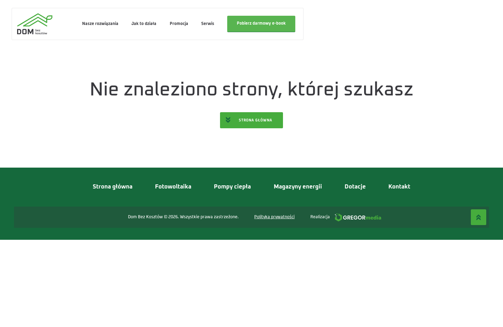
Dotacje (355, 187)
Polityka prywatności (274, 217)
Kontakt (399, 187)
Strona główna (112, 187)
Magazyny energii (298, 187)
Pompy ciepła (232, 187)
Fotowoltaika (173, 187)
